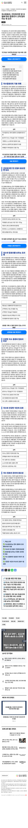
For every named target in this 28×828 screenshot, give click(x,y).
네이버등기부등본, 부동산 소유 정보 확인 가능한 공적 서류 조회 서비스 (14, 589)
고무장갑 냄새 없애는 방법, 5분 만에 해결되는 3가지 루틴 (15, 681)
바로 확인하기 (14, 161)
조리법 (3, 624)
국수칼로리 (11, 618)
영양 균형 (13, 621)
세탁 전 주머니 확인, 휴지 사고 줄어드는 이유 (9, 740)
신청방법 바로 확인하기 (14, 332)
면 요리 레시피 (5, 621)
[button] (22, 2)
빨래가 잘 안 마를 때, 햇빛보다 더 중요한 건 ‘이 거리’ (17, 734)
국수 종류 (4, 618)
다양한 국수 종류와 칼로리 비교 (11, 75)
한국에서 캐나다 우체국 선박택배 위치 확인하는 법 (15, 674)
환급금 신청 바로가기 (14, 59)
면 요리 (17, 618)
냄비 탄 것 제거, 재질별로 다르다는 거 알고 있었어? (15, 666)
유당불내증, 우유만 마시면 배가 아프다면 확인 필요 (14, 717)
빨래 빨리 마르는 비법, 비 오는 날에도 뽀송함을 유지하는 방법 (10, 748)
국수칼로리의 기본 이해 (9, 69)
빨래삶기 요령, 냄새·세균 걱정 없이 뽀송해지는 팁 (15, 688)
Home (3, 9)
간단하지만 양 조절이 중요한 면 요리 (12, 71)
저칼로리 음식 (21, 621)
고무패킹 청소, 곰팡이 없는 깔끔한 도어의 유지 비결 (10, 755)
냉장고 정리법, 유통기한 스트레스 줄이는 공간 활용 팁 (15, 659)
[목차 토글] (19, 67)
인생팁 (7, 9)
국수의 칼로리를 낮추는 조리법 (11, 73)
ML (26, 795)
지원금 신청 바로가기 (14, 246)
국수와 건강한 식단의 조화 (9, 76)
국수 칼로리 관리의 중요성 (9, 78)
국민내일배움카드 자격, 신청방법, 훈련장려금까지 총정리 (10, 762)
